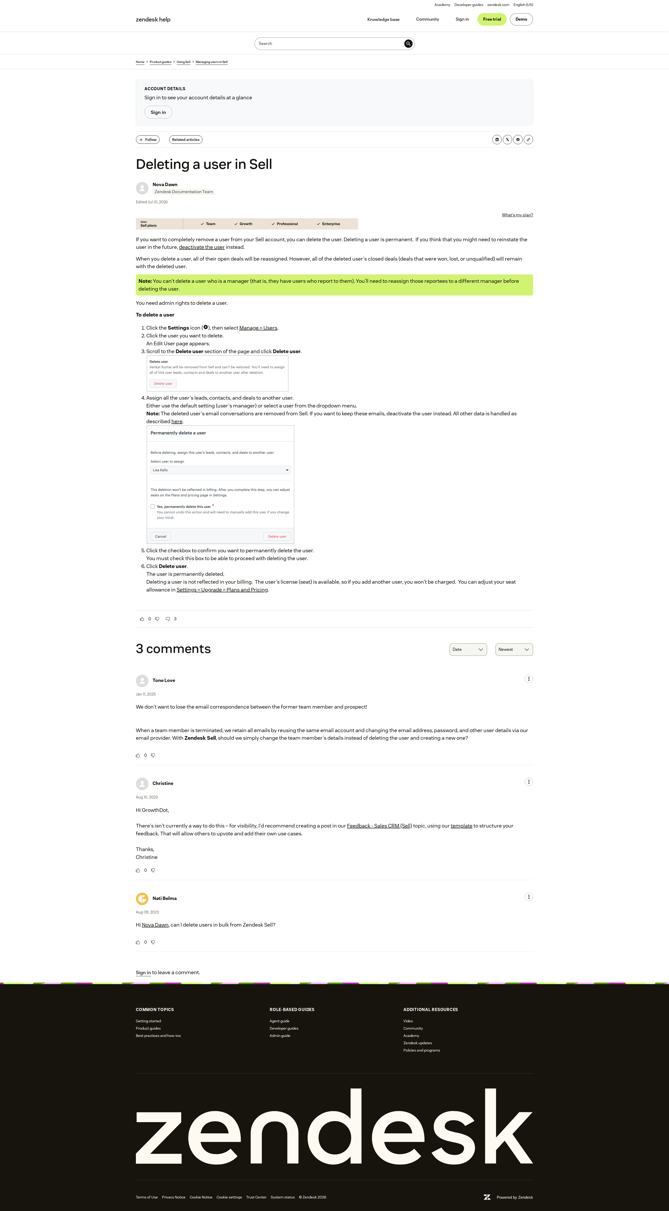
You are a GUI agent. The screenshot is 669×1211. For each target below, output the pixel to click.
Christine (163, 783)
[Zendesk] (334, 1126)
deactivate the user (202, 247)
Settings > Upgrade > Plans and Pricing (222, 589)
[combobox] (468, 649)
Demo (521, 19)
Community (427, 19)
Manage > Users (258, 327)
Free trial (492, 19)
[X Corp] (507, 139)
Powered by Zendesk (515, 1197)
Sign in (462, 19)
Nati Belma (165, 898)
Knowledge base (383, 19)
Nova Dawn (165, 184)
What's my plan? (517, 215)
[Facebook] (518, 139)
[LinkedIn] (497, 139)
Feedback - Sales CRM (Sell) (379, 825)
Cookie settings (229, 1197)
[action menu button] (529, 679)
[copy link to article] (528, 139)
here (176, 421)
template (461, 825)
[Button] (142, 619)
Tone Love (164, 680)
